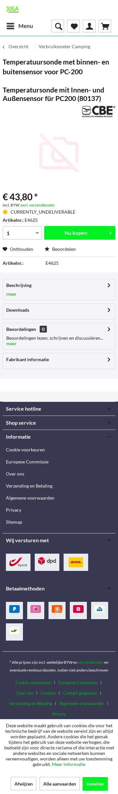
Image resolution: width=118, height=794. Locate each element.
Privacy (13, 510)
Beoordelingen (21, 329)
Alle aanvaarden (59, 784)
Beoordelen (63, 249)
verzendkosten (91, 662)
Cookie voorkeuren (25, 449)
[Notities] (73, 26)
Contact (48, 693)
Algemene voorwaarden (30, 498)
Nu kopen (76, 233)
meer (11, 294)
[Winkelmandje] (104, 26)
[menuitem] (19, 26)
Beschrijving (18, 285)
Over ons (15, 473)
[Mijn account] (89, 26)
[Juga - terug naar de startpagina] (12, 9)
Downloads (17, 310)
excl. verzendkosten (38, 205)
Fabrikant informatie (27, 359)
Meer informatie (68, 764)
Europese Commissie (27, 461)
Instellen (95, 784)
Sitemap (14, 522)
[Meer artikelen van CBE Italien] (98, 111)
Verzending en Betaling (29, 486)
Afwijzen (23, 784)
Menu (25, 25)
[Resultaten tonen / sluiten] (57, 26)
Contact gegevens (80, 693)
